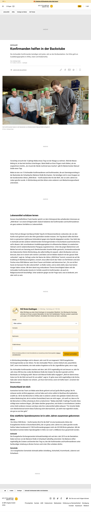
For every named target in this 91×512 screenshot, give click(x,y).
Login (87, 6)
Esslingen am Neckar (22, 12)
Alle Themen (32, 12)
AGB (41, 503)
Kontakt (71, 506)
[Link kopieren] (61, 70)
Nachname (15, 336)
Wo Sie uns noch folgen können (79, 498)
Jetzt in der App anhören (20, 70)
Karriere (36, 503)
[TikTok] (57, 498)
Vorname (14, 328)
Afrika (13, 12)
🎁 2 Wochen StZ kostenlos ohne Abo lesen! (46, 1)
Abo (79, 6)
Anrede (14, 319)
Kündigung (85, 503)
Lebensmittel (6, 12)
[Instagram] (50, 498)
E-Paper (8, 6)
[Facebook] (61, 498)
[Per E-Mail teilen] (69, 70)
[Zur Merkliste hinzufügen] (79, 70)
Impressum (78, 506)
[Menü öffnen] (3, 6)
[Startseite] (5, 490)
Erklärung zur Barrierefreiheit (72, 503)
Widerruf (86, 506)
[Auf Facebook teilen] (65, 70)
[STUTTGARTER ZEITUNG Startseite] (45, 6)
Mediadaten (57, 503)
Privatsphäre (29, 503)
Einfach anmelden (70, 354)
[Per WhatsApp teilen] (73, 70)
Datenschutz (49, 503)
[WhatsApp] (54, 498)
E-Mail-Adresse (16, 344)
